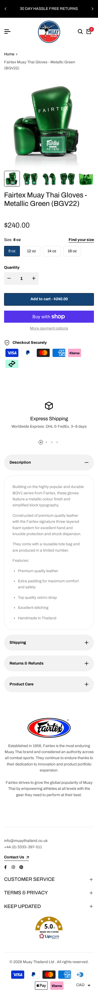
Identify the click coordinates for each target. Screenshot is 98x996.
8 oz (12, 251)
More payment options (49, 328)
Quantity (12, 267)
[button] (49, 928)
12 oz (31, 251)
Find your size (81, 240)
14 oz (51, 251)
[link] (49, 727)
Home (9, 54)
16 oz (72, 251)
